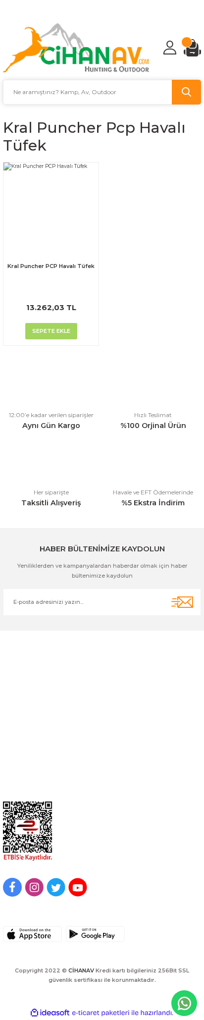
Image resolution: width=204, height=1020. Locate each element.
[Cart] (192, 47)
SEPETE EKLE (51, 330)
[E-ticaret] (101, 1013)
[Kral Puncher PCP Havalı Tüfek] (51, 210)
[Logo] (76, 47)
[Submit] (182, 602)
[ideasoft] (50, 1013)
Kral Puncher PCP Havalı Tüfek (51, 266)
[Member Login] (170, 47)
